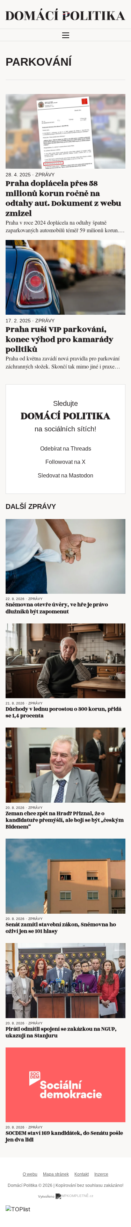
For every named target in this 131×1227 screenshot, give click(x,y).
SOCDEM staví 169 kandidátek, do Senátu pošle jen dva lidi (64, 1136)
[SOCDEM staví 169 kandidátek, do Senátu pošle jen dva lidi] (65, 1084)
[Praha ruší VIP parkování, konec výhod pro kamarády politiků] (65, 277)
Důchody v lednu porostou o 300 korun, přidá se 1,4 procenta (63, 712)
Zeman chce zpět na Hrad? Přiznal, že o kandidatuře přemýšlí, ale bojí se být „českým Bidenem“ (65, 820)
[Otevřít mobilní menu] (65, 35)
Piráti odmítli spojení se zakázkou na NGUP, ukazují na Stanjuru (61, 1032)
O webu (30, 1174)
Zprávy (44, 174)
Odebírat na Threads (65, 449)
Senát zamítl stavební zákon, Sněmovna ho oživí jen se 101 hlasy (61, 928)
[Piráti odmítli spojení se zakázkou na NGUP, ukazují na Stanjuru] (65, 980)
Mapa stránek (56, 1174)
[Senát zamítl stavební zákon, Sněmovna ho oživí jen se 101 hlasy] (65, 876)
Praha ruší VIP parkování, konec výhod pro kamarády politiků (59, 339)
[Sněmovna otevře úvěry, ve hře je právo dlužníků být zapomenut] (65, 556)
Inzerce (101, 1174)
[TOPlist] (18, 1208)
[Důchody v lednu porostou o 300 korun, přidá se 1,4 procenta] (65, 660)
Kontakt (81, 1174)
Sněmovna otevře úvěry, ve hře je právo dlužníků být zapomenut (57, 608)
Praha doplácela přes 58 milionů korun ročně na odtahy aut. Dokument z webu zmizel (63, 198)
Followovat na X (65, 462)
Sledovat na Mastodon (65, 476)
